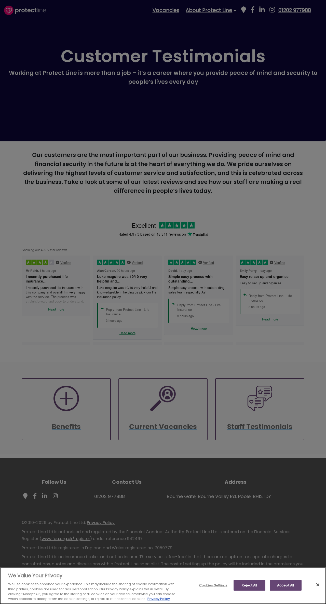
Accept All (285, 585)
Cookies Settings (213, 585)
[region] (163, 586)
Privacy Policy (158, 598)
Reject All (249, 585)
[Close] (317, 584)
